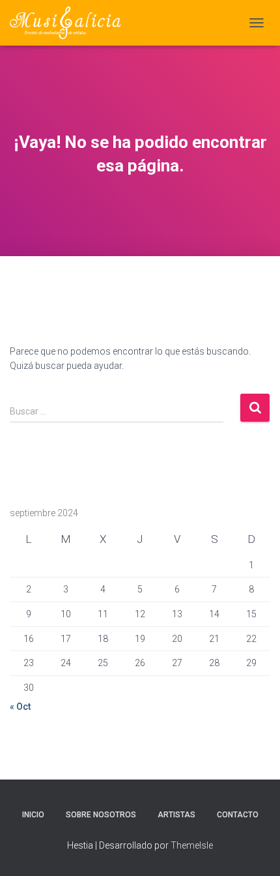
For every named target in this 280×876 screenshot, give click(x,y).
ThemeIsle (192, 845)
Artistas (176, 814)
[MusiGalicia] (70, 23)
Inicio (33, 814)
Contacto (238, 814)
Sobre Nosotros (101, 814)
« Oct (20, 706)
